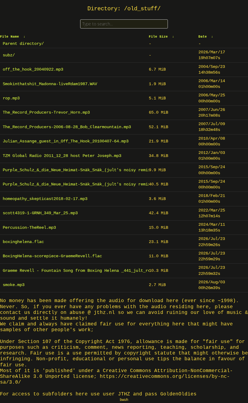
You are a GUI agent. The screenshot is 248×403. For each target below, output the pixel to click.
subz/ (9, 55)
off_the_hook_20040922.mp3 (33, 69)
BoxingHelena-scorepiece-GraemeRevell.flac (52, 256)
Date (202, 36)
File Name (9, 36)
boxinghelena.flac (23, 241)
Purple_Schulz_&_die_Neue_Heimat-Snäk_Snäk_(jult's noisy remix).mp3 (74, 170)
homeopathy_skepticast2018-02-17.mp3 (45, 198)
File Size (158, 36)
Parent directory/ (23, 43)
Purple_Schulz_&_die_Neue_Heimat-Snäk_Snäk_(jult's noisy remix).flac (74, 184)
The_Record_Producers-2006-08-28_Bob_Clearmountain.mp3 (67, 127)
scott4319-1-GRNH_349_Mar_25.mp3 (40, 213)
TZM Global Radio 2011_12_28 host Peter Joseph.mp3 (62, 155)
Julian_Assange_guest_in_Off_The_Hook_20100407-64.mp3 (66, 141)
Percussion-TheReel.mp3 (29, 227)
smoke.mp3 (13, 284)
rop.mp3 (11, 98)
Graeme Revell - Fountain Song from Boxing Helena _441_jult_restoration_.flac (74, 270)
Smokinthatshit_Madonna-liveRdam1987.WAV (50, 84)
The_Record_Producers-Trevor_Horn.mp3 (46, 112)
